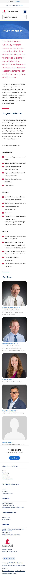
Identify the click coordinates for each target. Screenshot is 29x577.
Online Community (7, 493)
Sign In (21, 5)
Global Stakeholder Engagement (11, 534)
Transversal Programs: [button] (10, 17)
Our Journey (5, 473)
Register (14, 458)
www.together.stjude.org (8, 551)
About (4, 489)
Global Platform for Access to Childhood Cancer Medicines (13, 529)
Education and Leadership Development (13, 507)
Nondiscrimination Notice (9, 573)
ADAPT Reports (6, 519)
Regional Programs (7, 503)
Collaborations (6, 477)
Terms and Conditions (8, 571)
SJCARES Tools (6, 517)
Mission (4, 471)
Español (17, 1)
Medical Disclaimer (20, 571)
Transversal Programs (8, 505)
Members (4, 491)
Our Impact (5, 475)
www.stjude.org (6, 549)
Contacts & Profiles (7, 479)
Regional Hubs (6, 532)
